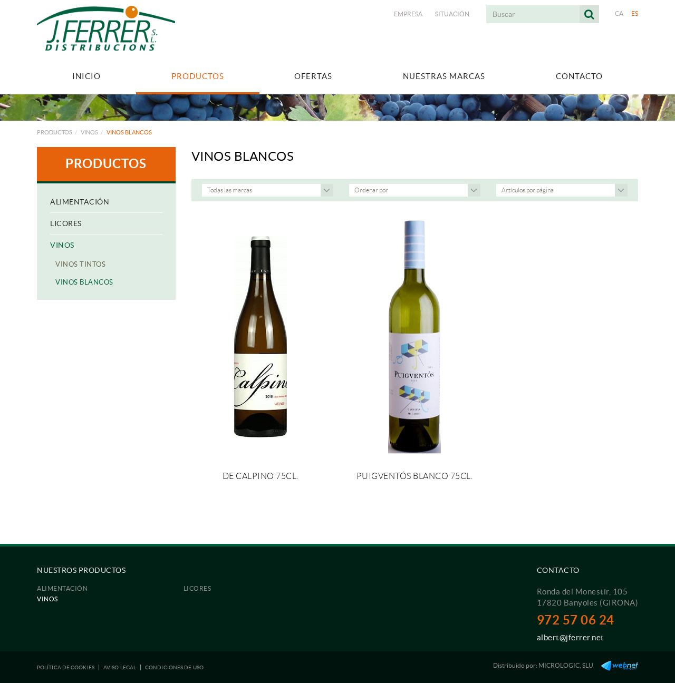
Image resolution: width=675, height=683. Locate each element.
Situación (452, 14)
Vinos (89, 132)
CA (619, 13)
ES (635, 13)
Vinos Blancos (84, 282)
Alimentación (79, 202)
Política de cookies (65, 667)
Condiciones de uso (174, 667)
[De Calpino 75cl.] (260, 337)
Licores (66, 223)
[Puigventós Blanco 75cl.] (414, 337)
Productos (54, 132)
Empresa (408, 14)
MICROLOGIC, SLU (565, 665)
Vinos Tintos (80, 264)
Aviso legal (119, 667)
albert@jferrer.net (570, 637)
